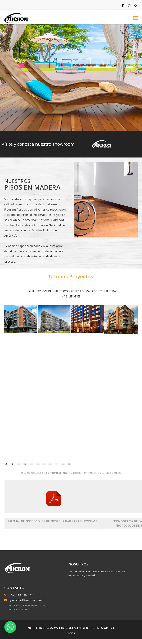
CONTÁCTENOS (71, 416)
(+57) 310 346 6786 (21, 595)
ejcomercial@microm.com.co (26, 600)
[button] (6, 322)
